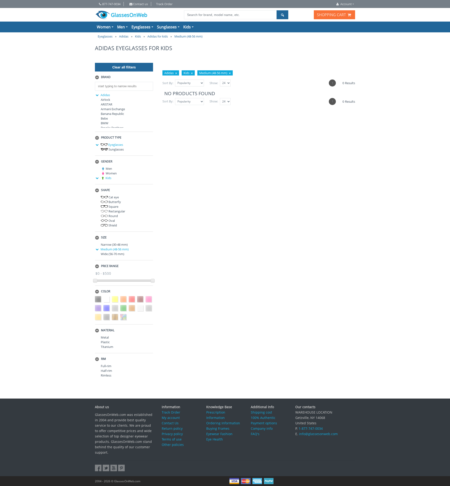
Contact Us (170, 423)
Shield (112, 225)
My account (171, 417)
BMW (104, 123)
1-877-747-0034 (311, 428)
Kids (187, 27)
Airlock (105, 100)
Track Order (164, 4)
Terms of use (172, 439)
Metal (105, 337)
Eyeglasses (140, 27)
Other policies (173, 444)
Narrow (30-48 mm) (114, 244)
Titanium (107, 347)
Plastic (105, 342)
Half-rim (106, 371)
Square (113, 206)
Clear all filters (124, 67)
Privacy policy (172, 434)
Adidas (105, 95)
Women (104, 27)
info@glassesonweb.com (318, 434)
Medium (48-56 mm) (115, 249)
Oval (111, 221)
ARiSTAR (106, 104)
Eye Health (214, 439)
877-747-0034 (111, 4)
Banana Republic (112, 114)
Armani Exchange (113, 109)
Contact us (140, 4)
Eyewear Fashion (219, 434)
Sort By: (167, 83)
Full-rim (106, 366)
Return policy (172, 428)
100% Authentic (263, 417)
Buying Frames (217, 428)
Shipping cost (261, 412)
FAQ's (255, 434)
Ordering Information (223, 423)
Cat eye (113, 197)
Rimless (106, 375)
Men (121, 27)
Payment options (264, 423)
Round (113, 216)
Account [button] (346, 4)
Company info (262, 428)
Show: (214, 83)
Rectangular (116, 211)
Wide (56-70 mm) (112, 254)
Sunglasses (167, 27)
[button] (124, 77)
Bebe (104, 118)
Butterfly (114, 202)
